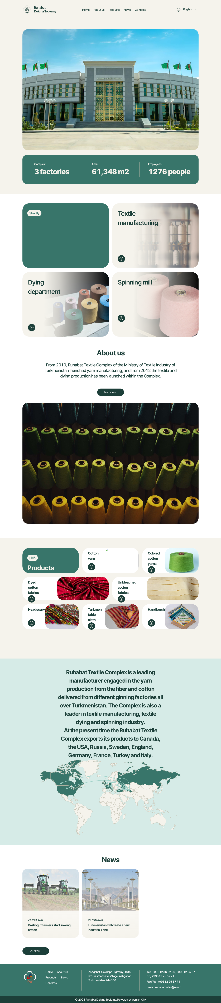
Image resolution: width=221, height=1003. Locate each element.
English (187, 9)
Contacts (140, 9)
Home (85, 9)
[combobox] (190, 9)
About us (99, 9)
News (127, 9)
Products (114, 9)
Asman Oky (139, 999)
